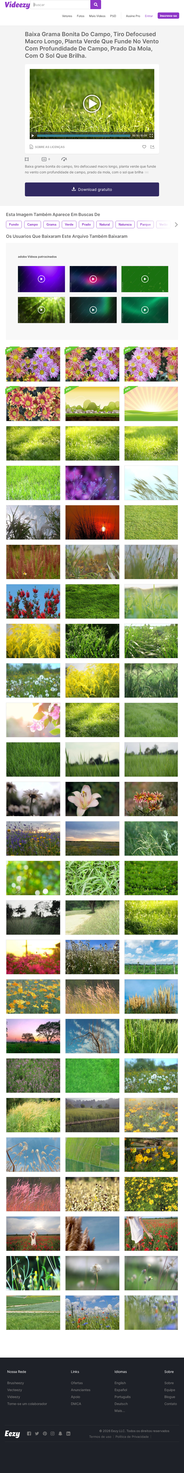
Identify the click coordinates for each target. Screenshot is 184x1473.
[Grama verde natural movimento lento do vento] (92, 1075)
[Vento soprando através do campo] (33, 522)
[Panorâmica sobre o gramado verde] (151, 522)
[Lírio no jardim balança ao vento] (92, 799)
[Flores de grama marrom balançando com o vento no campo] (92, 996)
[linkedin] (68, 1433)
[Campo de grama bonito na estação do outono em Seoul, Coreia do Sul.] (33, 1154)
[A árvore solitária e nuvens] (92, 1036)
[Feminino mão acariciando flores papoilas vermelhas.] (151, 1233)
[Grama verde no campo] (151, 601)
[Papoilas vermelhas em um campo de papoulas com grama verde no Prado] (151, 1312)
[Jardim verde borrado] (33, 878)
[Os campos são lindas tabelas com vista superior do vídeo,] (92, 1154)
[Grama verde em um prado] (151, 680)
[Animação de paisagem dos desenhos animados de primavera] (151, 404)
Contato (170, 1404)
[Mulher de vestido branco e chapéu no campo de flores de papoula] (33, 1233)
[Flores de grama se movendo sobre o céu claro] (151, 483)
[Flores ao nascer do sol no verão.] (151, 1115)
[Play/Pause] (33, 135)
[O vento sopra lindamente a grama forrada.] (33, 917)
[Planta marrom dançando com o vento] (92, 1233)
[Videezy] (17, 5)
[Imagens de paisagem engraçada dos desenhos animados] (92, 404)
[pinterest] (45, 1433)
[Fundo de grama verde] (151, 917)
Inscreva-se (168, 15)
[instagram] (52, 1433)
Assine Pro (133, 16)
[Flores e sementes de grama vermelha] (33, 1194)
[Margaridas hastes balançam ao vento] (33, 799)
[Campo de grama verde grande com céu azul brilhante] (151, 957)
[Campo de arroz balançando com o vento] (151, 1036)
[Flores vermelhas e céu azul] (33, 601)
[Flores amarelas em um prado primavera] (33, 641)
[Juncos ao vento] (151, 996)
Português (123, 1397)
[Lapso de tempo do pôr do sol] (33, 1036)
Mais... (120, 1411)
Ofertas (77, 1383)
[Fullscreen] (151, 135)
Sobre (169, 1383)
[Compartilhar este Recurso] (153, 147)
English (120, 1383)
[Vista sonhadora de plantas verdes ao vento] (33, 1273)
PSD (113, 16)
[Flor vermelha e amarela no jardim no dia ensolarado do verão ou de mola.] (33, 404)
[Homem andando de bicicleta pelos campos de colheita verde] (33, 1312)
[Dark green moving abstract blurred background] (144, 311)
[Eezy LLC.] (12, 1433)
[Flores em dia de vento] (92, 1194)
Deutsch (121, 1404)
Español (121, 1390)
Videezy (13, 1397)
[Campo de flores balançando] (33, 1075)
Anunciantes (81, 1390)
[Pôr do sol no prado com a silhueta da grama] (92, 522)
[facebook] (29, 1433)
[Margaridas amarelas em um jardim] (151, 1194)
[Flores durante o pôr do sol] (33, 957)
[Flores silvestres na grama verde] (92, 562)
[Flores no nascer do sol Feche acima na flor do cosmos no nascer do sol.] (33, 720)
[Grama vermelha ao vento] (33, 562)
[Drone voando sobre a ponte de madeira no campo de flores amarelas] (92, 1115)
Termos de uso (100, 1437)
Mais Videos (97, 16)
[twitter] (37, 1433)
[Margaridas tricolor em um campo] (151, 799)
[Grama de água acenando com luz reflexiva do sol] (33, 483)
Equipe (169, 1390)
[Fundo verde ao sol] (151, 641)
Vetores (67, 16)
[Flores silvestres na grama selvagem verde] (151, 562)
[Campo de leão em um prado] (33, 680)
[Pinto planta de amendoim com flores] (151, 878)
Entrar (149, 16)
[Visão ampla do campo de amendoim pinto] (92, 601)
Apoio (75, 1397)
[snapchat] (60, 1433)
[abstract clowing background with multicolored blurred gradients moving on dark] (93, 280)
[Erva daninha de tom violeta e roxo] (92, 483)
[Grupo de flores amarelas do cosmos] (151, 1154)
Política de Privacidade (132, 1437)
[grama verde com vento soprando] (151, 720)
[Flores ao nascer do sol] (33, 996)
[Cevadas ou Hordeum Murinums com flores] (92, 641)
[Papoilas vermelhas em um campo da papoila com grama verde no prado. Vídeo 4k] (92, 1312)
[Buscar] (95, 4)
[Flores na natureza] (92, 957)
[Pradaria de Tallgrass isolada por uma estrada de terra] (92, 917)
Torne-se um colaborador (27, 1404)
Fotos (80, 16)
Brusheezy (15, 1383)
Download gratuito (95, 189)
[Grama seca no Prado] (33, 1115)
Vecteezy (14, 1390)
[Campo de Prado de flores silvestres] (33, 838)
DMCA (76, 1404)
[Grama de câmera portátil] (92, 878)
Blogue (169, 1397)
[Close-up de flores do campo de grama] (92, 1273)
